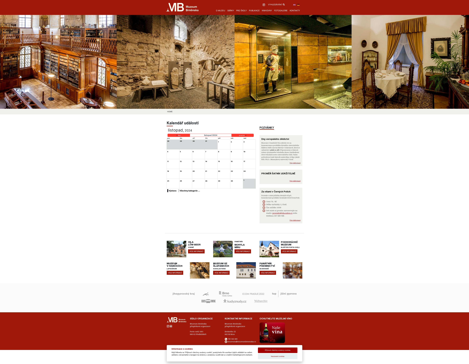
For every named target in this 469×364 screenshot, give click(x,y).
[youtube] (171, 326)
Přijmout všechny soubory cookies (277, 350)
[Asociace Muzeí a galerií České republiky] (205, 293)
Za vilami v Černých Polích (276, 191)
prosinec (242, 135)
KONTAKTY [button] (295, 10)
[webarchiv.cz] (261, 301)
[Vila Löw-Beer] (176, 249)
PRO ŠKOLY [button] (241, 10)
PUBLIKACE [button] (254, 10)
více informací (196, 251)
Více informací (295, 163)
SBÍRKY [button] (230, 10)
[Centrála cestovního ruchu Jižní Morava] (284, 293)
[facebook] (264, 4)
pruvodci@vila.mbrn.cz (282, 213)
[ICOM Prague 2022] (253, 293)
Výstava (172, 190)
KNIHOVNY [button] (267, 10)
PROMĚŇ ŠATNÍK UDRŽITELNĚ (278, 173)
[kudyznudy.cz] (235, 301)
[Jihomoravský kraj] (183, 293)
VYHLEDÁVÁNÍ (275, 4)
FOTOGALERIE (281, 10)
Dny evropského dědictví (275, 139)
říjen (179, 135)
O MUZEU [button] (220, 10)
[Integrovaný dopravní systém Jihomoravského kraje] (208, 301)
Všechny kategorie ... (190, 190)
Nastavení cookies (277, 356)
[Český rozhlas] (225, 293)
